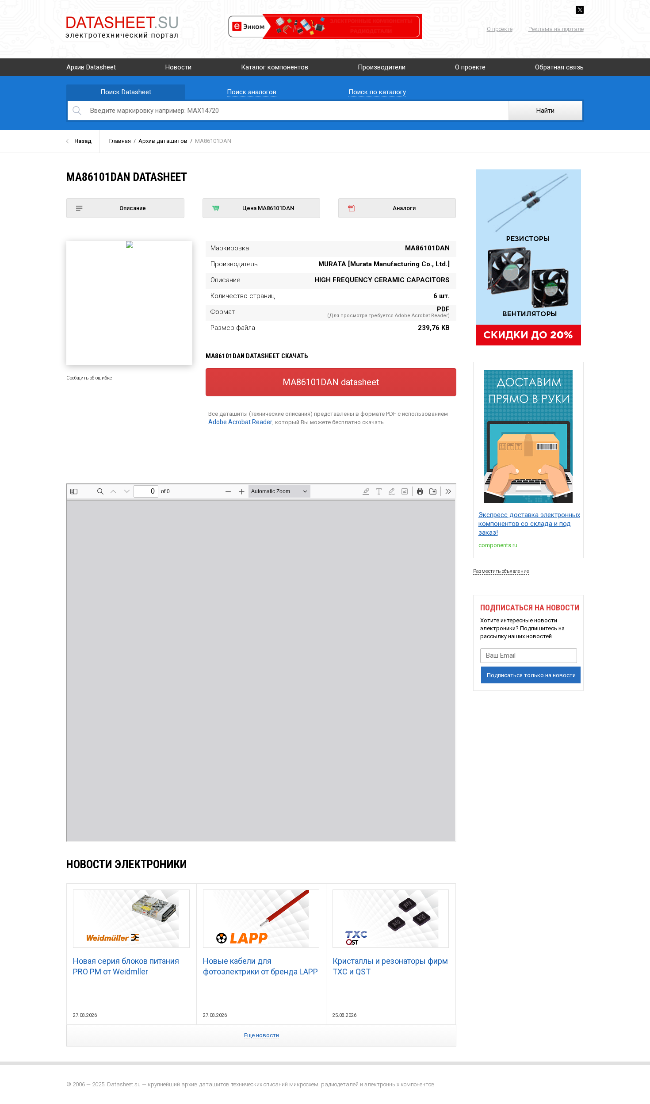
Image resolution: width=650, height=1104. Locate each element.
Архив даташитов (162, 141)
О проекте (499, 29)
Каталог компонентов (274, 67)
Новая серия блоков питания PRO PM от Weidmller (126, 966)
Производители (381, 67)
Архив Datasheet (91, 67)
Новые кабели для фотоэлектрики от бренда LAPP (260, 966)
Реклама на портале (556, 29)
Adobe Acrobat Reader (240, 422)
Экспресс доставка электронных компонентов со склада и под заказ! (529, 524)
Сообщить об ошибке (89, 378)
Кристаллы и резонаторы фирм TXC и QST (390, 966)
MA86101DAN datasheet (331, 382)
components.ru (497, 545)
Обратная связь (559, 67)
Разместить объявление (501, 571)
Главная (120, 141)
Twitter (580, 10)
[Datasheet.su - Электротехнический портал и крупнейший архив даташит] (121, 17)
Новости (178, 67)
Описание (132, 208)
